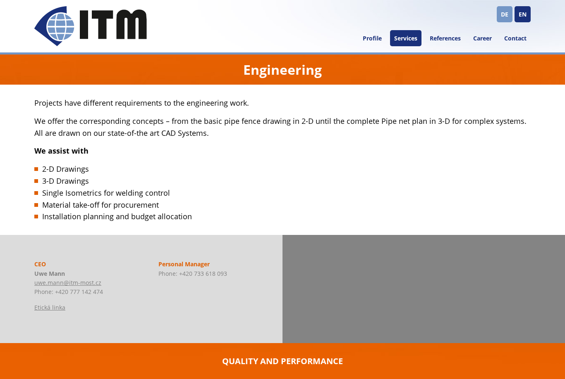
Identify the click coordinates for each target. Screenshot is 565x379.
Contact (515, 38)
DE (504, 14)
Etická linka (49, 307)
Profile (372, 38)
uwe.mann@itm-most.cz (67, 283)
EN (523, 14)
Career (482, 38)
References (445, 38)
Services (405, 38)
